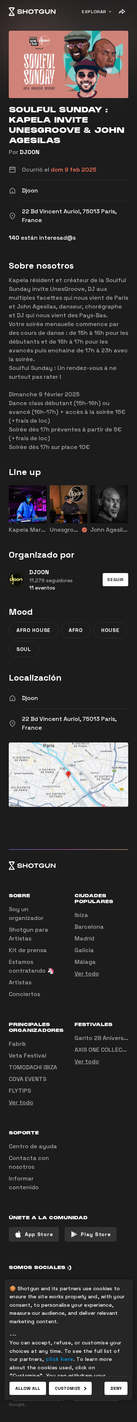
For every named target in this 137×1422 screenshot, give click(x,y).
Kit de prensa (28, 950)
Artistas (20, 982)
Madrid (84, 938)
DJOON (29, 152)
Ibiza (81, 915)
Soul (23, 649)
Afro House (33, 630)
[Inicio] (32, 11)
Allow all (27, 1388)
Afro (76, 630)
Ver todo (87, 973)
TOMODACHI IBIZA (33, 1067)
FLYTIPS (20, 1090)
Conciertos (24, 994)
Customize (67, 1388)
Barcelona (89, 927)
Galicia (84, 950)
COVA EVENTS (27, 1079)
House (110, 630)
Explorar (94, 12)
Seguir (115, 580)
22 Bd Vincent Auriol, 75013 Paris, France (69, 723)
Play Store (96, 1234)
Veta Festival (27, 1055)
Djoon (30, 698)
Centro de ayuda (33, 1146)
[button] (115, 579)
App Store (39, 1234)
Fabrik (17, 1044)
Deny (116, 1388)
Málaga (85, 962)
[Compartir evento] (121, 11)
